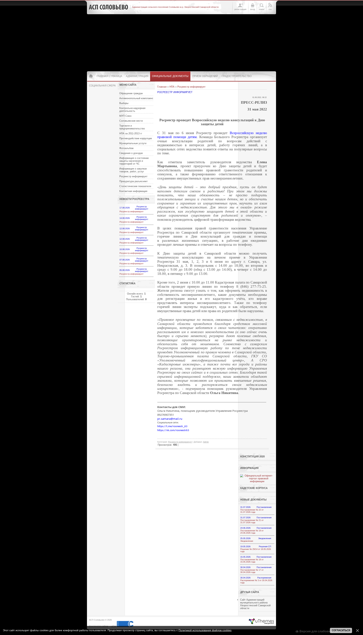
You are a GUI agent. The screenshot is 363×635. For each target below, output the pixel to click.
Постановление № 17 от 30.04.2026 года (252, 571)
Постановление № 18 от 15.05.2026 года (252, 560)
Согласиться (341, 630)
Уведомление (246, 541)
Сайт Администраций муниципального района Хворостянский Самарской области (255, 604)
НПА (172, 86)
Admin (206, 442)
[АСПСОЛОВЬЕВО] (108, 7)
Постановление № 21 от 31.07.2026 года (252, 521)
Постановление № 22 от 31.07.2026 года (252, 511)
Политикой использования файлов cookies (204, 630)
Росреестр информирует (131, 211)
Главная (162, 86)
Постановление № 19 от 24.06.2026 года (252, 531)
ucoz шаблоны (261, 621)
